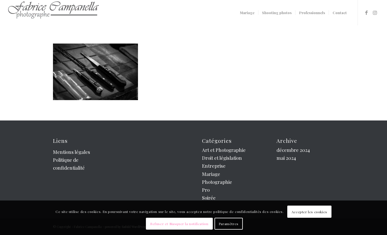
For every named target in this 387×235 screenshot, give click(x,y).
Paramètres (229, 223)
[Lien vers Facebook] (366, 12)
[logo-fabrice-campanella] (53, 12)
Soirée (209, 198)
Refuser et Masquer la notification (179, 223)
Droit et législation (222, 158)
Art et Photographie (224, 150)
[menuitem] (247, 12)
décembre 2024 (293, 150)
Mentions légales (71, 152)
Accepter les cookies (309, 212)
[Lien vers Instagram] (375, 12)
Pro (206, 190)
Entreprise (214, 166)
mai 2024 (286, 158)
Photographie (217, 182)
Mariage (211, 174)
